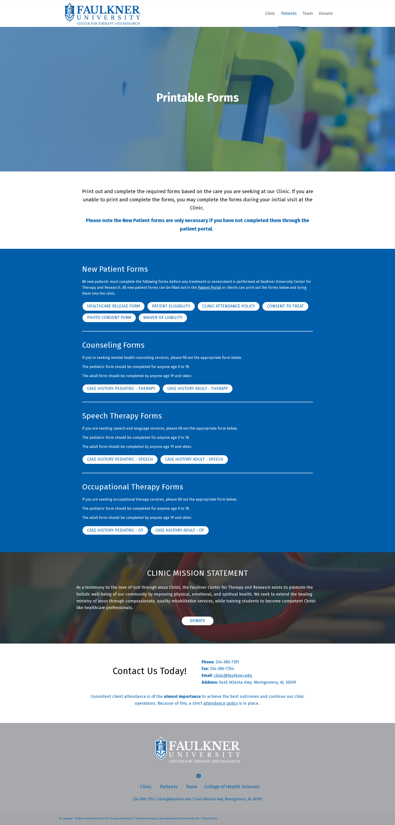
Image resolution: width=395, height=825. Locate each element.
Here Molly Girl (190, 818)
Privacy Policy (209, 818)
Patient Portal (209, 287)
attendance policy (220, 703)
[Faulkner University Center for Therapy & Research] (102, 13)
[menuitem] (270, 13)
